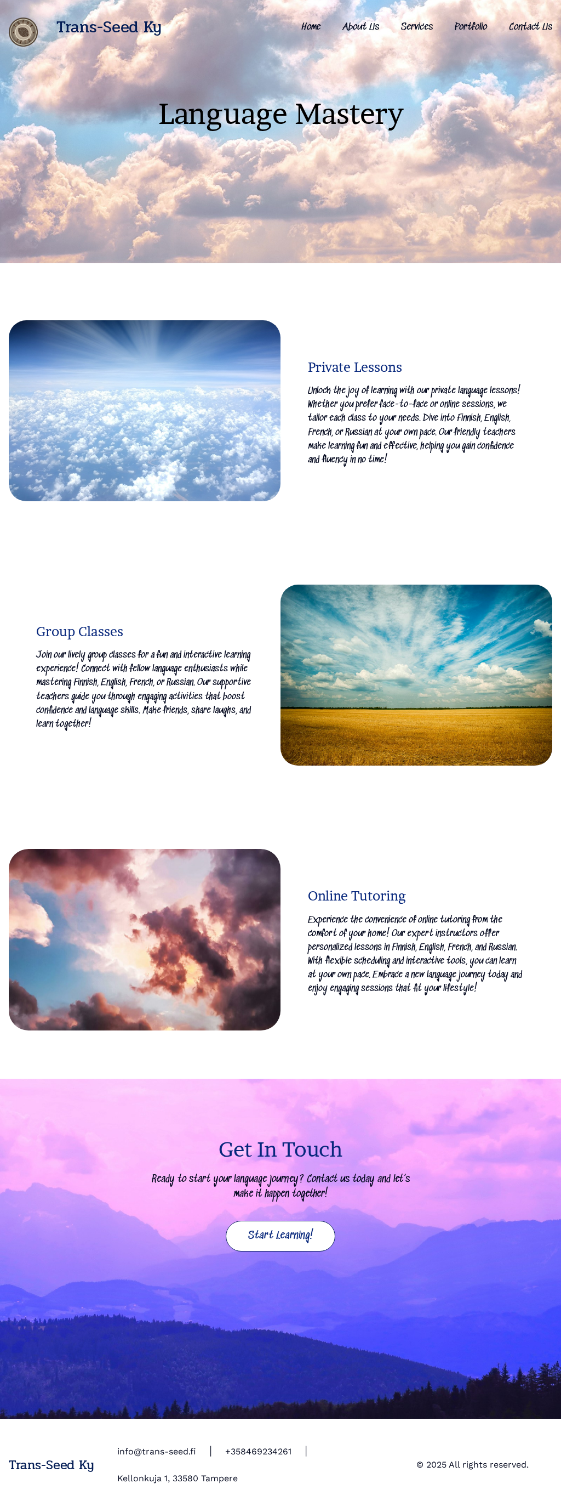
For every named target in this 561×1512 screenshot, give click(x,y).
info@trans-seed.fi (156, 1452)
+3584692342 (254, 1452)
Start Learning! (280, 1236)
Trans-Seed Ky (109, 26)
